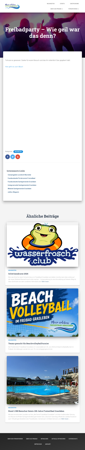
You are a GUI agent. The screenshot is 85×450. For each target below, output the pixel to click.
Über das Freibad (56, 9)
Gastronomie (74, 3)
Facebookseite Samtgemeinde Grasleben (22, 182)
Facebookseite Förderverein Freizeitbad (21, 178)
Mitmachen (44, 439)
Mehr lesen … (46, 281)
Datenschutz (73, 439)
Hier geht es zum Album (14, 67)
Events (62, 3)
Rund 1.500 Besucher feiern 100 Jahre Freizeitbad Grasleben (36, 411)
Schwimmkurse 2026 (18, 273)
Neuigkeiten (51, 3)
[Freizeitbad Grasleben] (12, 6)
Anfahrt (48, 444)
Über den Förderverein (15, 439)
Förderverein (73, 9)
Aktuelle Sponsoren (58, 439)
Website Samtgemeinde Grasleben (19, 188)
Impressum (38, 444)
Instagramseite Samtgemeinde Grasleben (22, 185)
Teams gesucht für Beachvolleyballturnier (28, 343)
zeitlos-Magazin (13, 192)
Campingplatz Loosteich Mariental (19, 175)
